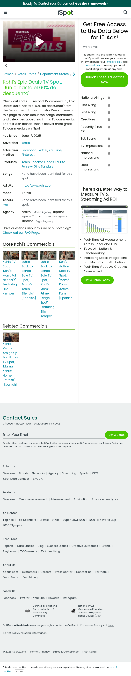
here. (111, 625)
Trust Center (89, 651)
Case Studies (25, 546)
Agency (53, 473)
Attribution (81, 499)
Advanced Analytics (105, 499)
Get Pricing (30, 577)
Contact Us (83, 572)
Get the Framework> (91, 4)
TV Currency (28, 551)
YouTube (55, 150)
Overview (9, 473)
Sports (84, 473)
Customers (29, 572)
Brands (23, 473)
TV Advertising (50, 551)
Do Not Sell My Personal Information (25, 633)
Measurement (60, 499)
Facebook (28, 150)
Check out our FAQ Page (21, 233)
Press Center (63, 572)
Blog (40, 546)
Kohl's (25, 143)
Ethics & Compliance (66, 651)
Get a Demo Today (97, 280)
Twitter (42, 150)
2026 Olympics (13, 525)
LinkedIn (53, 598)
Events (106, 546)
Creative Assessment (33, 499)
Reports (8, 546)
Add (5, 204)
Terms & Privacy (40, 651)
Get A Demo (116, 435)
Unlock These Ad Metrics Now (104, 79)
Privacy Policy (114, 62)
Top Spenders (26, 520)
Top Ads (8, 520)
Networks (38, 473)
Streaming (69, 473)
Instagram (70, 598)
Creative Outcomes (84, 546)
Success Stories (57, 546)
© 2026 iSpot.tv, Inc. (14, 651)
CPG (95, 473)
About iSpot (10, 572)
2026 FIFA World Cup (102, 520)
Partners (101, 572)
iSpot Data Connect (16, 479)
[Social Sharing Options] (6, 65)
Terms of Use (92, 65)
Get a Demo (11, 577)
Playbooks (10, 551)
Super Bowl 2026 (74, 520)
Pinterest (28, 155)
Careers (45, 572)
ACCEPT (19, 671)
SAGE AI (38, 479)
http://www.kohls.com (37, 185)
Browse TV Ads (49, 520)
